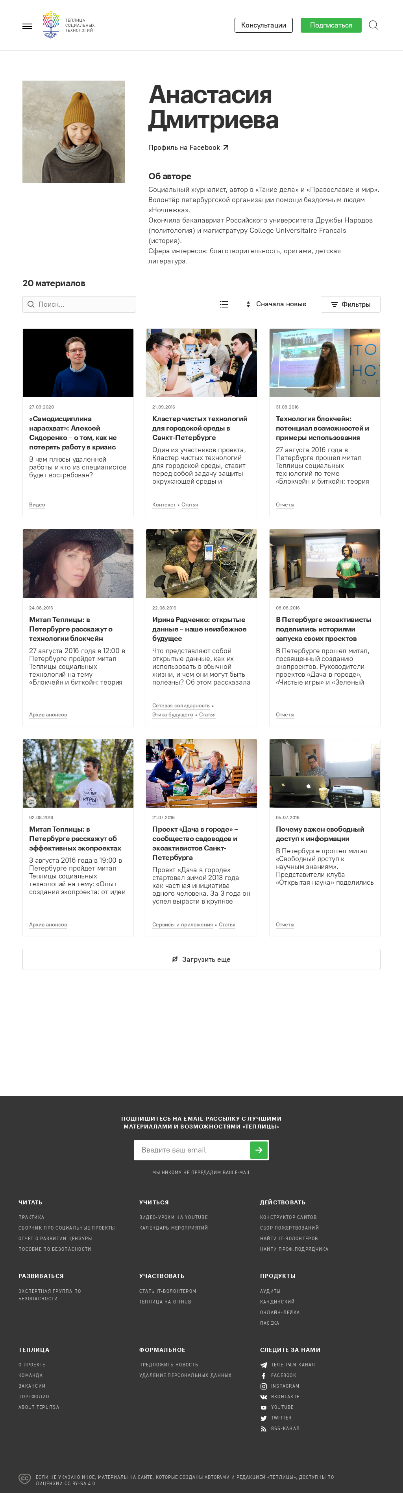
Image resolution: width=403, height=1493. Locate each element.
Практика (31, 1217)
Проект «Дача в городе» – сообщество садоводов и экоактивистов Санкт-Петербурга (195, 843)
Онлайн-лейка (280, 1313)
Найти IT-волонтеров (289, 1239)
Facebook (284, 1375)
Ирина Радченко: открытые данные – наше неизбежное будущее (199, 628)
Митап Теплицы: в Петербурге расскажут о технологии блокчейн (71, 628)
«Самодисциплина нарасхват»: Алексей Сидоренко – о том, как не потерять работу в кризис (73, 432)
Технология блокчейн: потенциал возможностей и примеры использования (322, 428)
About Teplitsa (38, 1407)
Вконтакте (285, 1397)
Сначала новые (281, 304)
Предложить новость (168, 1365)
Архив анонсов (48, 714)
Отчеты (285, 504)
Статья (189, 504)
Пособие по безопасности (54, 1249)
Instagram (285, 1386)
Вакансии (32, 1386)
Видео (37, 504)
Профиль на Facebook (184, 147)
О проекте (32, 1365)
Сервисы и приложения (182, 924)
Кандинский (277, 1302)
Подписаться (331, 25)
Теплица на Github (165, 1302)
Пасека (270, 1323)
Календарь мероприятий (174, 1228)
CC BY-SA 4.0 (80, 1484)
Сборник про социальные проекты (66, 1228)
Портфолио (34, 1397)
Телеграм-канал (293, 1365)
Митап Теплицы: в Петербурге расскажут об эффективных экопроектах (75, 838)
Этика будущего (172, 714)
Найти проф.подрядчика (294, 1249)
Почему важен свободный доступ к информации (320, 834)
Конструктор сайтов (288, 1217)
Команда (30, 1375)
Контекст (164, 504)
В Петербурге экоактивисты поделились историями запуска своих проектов (324, 628)
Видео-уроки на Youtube (173, 1217)
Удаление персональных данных (185, 1375)
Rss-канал (285, 1429)
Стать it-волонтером (167, 1291)
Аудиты (270, 1291)
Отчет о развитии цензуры (55, 1239)
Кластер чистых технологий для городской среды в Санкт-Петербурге (199, 428)
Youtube (282, 1407)
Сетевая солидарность (181, 705)
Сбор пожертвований (289, 1228)
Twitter (281, 1418)
